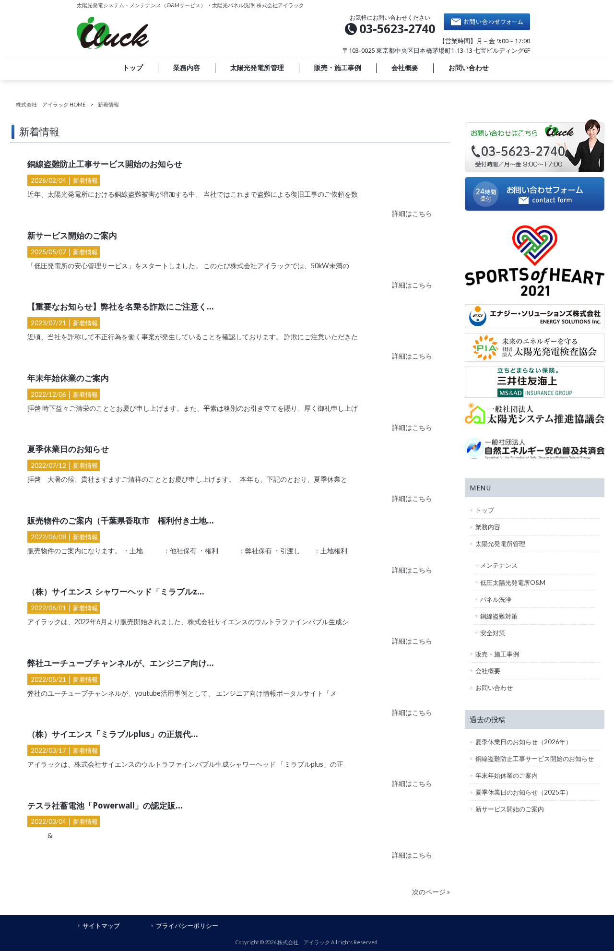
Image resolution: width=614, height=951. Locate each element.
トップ (484, 510)
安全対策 (492, 633)
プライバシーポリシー (187, 925)
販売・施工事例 (497, 654)
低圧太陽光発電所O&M (512, 582)
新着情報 (85, 180)
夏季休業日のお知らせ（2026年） (523, 742)
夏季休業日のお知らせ (68, 449)
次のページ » (431, 892)
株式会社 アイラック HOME (50, 104)
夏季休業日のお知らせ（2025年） (523, 792)
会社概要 (487, 671)
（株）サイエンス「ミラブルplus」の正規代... (112, 734)
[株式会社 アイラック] (113, 47)
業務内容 (487, 527)
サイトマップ (101, 925)
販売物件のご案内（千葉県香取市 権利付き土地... (120, 520)
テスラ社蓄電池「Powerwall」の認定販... (105, 805)
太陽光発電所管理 (500, 543)
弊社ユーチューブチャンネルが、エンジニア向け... (120, 663)
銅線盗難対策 (499, 616)
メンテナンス (499, 565)
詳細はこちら (412, 213)
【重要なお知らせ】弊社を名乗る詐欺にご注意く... (120, 306)
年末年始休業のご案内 (68, 378)
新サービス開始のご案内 (72, 235)
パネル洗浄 (495, 599)
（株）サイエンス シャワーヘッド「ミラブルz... (115, 591)
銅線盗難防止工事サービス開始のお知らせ (104, 164)
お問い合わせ (494, 687)
